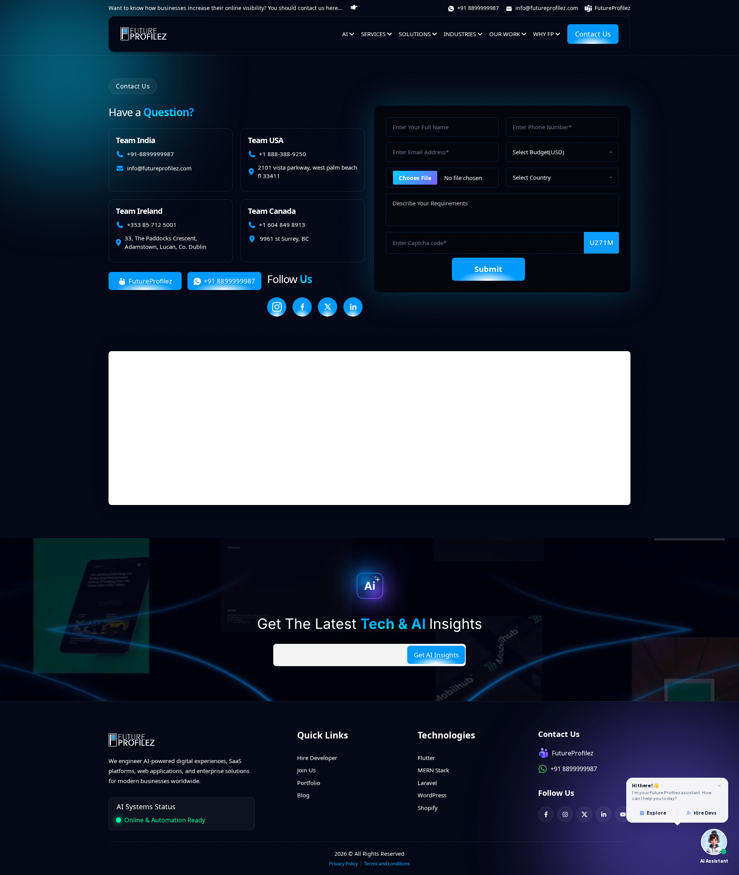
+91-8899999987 (150, 154)
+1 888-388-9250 (282, 154)
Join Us (306, 770)
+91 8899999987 (477, 8)
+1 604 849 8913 (282, 224)
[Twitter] (584, 814)
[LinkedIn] (603, 814)
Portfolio (308, 783)
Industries (460, 34)
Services (373, 34)
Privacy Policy (343, 863)
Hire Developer (317, 758)
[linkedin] (353, 307)
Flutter (426, 758)
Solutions (415, 34)
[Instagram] (565, 814)
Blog (303, 795)
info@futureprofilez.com (546, 8)
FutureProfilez (611, 8)
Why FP (543, 34)
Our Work (504, 34)
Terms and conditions (387, 863)
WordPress (432, 795)
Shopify (428, 808)
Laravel (427, 783)
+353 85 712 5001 (152, 224)
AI (345, 34)
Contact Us (593, 33)
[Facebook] (545, 814)
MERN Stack (433, 770)
